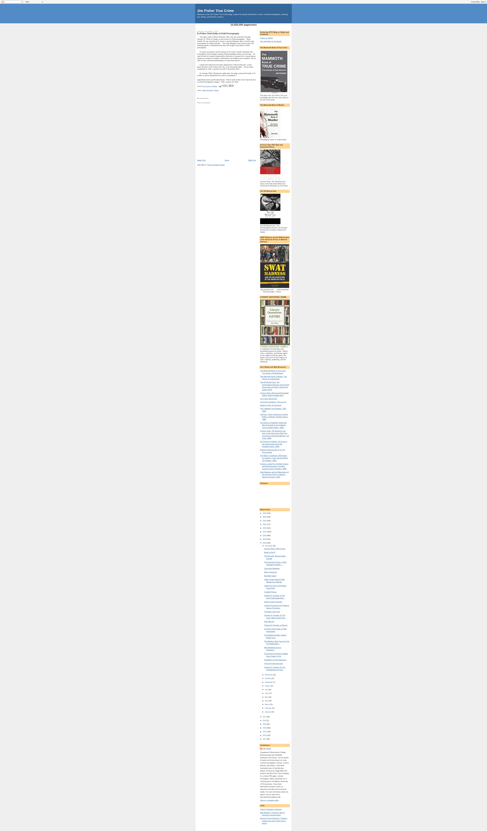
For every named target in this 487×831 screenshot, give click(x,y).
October (268, 678)
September (269, 682)
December (269, 546)
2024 (265, 521)
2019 (265, 539)
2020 (265, 536)
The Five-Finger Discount (273, 664)
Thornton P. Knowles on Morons (276, 625)
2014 (265, 728)
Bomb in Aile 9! (269, 552)
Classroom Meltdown (272, 568)
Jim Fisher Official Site (268, 399)
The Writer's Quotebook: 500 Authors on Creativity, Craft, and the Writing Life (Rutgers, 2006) (274, 458)
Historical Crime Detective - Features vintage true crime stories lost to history (273, 820)
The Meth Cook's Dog (272, 612)
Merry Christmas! (270, 572)
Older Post (252, 160)
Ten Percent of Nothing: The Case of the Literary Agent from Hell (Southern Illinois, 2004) (273, 444)
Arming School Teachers (273, 602)
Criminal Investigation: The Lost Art (273, 402)
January (268, 712)
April (267, 701)
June (267, 693)
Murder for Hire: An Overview (270, 405)
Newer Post (201, 160)
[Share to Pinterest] (232, 85)
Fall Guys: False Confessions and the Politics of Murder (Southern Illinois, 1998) (274, 417)
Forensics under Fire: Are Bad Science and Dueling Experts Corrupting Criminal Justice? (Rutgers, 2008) (274, 466)
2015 (265, 724)
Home (227, 160)
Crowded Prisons (270, 592)
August (268, 686)
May (266, 697)
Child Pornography (207, 90)
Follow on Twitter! (266, 38)
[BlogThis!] (225, 85)
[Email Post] (219, 86)
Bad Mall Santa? (270, 576)
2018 (265, 543)
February (268, 708)
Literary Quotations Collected (270, 809)
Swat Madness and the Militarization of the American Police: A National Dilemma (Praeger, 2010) (274, 474)
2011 (265, 739)
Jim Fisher (267, 748)
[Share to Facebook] (230, 85)
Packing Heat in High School (274, 549)
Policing (216, 90)
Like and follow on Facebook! (271, 41)
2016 (265, 720)
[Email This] (223, 85)
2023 (265, 524)
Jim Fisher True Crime (215, 11)
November (269, 675)
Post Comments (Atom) (216, 165)
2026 (265, 513)
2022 (265, 528)
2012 (265, 735)
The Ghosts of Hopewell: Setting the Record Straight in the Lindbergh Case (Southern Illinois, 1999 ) (273, 425)
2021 (265, 532)
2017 (265, 717)
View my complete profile (269, 800)
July (266, 690)
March (267, 704)
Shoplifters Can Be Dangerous (275, 660)
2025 (265, 517)
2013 (265, 732)
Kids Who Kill (269, 622)
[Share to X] (228, 85)
